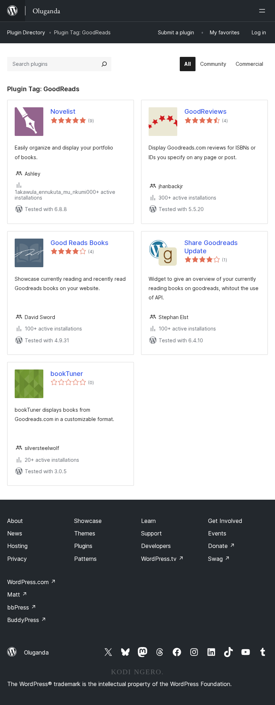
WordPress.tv (162, 558)
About (15, 520)
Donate (221, 545)
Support (151, 533)
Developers (156, 545)
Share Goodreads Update (211, 247)
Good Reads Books (79, 242)
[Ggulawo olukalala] (263, 10)
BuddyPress (26, 619)
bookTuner (66, 373)
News (14, 533)
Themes (84, 533)
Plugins (83, 545)
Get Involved (225, 520)
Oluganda (36, 652)
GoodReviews (205, 111)
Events (217, 533)
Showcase (88, 520)
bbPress (21, 607)
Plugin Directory (26, 32)
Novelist (63, 111)
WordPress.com (31, 582)
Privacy (17, 558)
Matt (17, 594)
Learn (148, 520)
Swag (219, 558)
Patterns (85, 558)
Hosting (17, 545)
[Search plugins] (104, 64)
